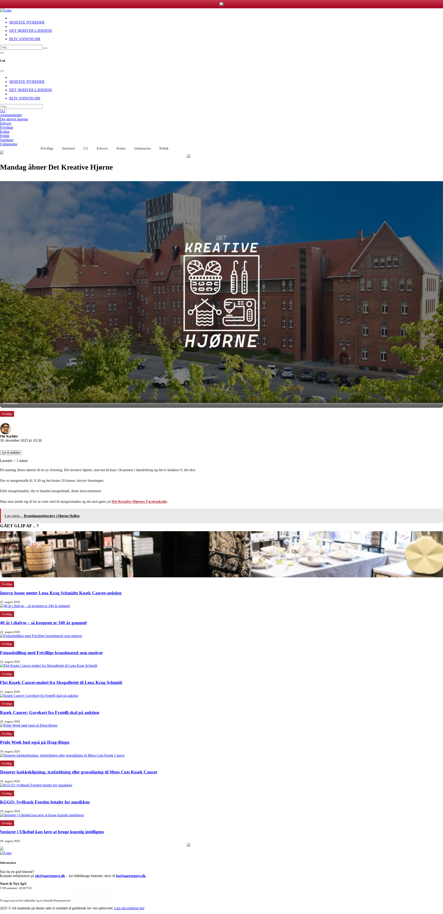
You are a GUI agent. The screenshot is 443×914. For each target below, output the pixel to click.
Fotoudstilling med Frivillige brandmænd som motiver (51, 652)
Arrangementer (11, 115)
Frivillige (6, 127)
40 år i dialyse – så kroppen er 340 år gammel (43, 622)
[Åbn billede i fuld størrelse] (221, 292)
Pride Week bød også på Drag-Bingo (34, 742)
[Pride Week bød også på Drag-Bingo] (28, 725)
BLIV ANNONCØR (24, 39)
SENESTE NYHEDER (27, 22)
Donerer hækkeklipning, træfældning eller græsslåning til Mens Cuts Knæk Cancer (78, 772)
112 (2, 111)
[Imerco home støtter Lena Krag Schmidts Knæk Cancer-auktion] (221, 576)
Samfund (6, 140)
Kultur (4, 132)
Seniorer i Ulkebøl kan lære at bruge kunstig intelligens (52, 831)
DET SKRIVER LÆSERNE (30, 31)
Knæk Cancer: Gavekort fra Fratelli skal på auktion (49, 712)
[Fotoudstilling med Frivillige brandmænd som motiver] (41, 636)
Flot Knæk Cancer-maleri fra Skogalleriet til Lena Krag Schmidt (61, 682)
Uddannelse (8, 144)
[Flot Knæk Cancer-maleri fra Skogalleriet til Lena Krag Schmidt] (48, 666)
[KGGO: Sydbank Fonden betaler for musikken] (36, 785)
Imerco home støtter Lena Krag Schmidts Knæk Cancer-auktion (61, 592)
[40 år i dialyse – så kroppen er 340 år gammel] (35, 606)
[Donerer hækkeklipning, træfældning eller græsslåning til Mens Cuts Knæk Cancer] (62, 755)
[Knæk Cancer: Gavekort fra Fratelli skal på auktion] (39, 696)
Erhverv (6, 123)
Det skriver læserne (14, 119)
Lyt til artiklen (11, 452)
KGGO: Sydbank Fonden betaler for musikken (45, 802)
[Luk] (2, 71)
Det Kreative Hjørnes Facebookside (139, 501)
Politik (4, 136)
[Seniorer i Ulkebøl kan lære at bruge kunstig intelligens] (42, 815)
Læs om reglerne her (129, 908)
